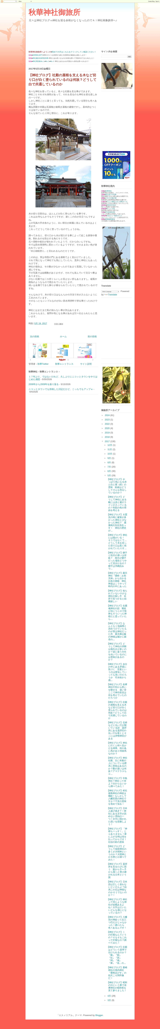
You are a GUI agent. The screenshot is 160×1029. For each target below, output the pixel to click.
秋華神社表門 (37, 55)
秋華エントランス (64, 364)
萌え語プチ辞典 (110, 194)
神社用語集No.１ (39, 61)
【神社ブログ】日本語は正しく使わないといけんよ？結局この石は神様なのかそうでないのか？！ (117, 888)
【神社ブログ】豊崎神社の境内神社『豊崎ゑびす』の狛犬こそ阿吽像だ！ (117, 972)
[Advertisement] (80, 35)
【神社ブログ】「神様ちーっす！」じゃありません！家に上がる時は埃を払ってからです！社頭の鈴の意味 (117, 835)
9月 (110, 458)
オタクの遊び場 (110, 198)
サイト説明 (86, 364)
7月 (110, 466)
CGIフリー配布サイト (114, 216)
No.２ (47, 61)
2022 (107, 424)
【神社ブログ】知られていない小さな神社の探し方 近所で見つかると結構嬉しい (117, 596)
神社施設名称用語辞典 (40, 58)
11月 (110, 449)
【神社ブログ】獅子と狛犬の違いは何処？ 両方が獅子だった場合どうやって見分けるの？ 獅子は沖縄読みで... (118, 560)
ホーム (63, 336)
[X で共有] (59, 324)
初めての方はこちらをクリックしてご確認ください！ (74, 52)
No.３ (52, 61)
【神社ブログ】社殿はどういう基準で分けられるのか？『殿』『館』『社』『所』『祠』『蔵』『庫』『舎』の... (117, 955)
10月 (110, 453)
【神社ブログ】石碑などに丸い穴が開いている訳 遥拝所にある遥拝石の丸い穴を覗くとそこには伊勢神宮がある (117, 730)
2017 (107, 441)
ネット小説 (111, 209)
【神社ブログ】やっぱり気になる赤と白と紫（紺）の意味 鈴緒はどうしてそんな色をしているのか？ (117, 486)
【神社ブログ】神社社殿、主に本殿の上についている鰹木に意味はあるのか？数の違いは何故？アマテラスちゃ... (117, 766)
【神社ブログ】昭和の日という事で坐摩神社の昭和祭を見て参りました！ (117, 986)
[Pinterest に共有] (62, 324)
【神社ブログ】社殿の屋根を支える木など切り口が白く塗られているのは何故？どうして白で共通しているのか (117, 710)
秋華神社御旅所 (54, 12)
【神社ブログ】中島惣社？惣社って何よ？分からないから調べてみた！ (117, 782)
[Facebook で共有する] (60, 324)
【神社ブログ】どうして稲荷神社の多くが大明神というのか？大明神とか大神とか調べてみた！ (116, 853)
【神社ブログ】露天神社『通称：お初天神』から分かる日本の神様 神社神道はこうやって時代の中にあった (117, 580)
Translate (112, 294)
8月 (110, 462)
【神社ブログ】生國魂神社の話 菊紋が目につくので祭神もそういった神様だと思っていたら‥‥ (117, 612)
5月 (110, 475)
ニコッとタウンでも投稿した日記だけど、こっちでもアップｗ (61, 389)
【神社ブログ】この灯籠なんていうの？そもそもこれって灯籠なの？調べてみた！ (117, 937)
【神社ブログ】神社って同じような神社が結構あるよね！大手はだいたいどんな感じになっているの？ (117, 906)
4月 (110, 996)
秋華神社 (108, 191)
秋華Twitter (43, 364)
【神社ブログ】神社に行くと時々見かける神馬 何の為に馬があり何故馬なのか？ (117, 748)
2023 (107, 419)
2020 (107, 428)
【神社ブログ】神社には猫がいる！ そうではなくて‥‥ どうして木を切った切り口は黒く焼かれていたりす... (118, 542)
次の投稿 (34, 336)
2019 (107, 432)
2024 (107, 415)
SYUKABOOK (110, 212)
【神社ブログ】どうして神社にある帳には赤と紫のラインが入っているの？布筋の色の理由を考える (117, 503)
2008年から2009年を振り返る (44, 384)
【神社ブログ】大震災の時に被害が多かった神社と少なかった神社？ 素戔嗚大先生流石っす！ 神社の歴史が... (117, 522)
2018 (107, 437)
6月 (110, 471)
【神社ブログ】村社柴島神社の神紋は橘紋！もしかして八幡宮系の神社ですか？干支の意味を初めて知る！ (117, 797)
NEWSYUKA (111, 205)
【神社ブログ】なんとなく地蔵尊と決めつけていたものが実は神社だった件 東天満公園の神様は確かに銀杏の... (117, 631)
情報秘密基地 (110, 219)
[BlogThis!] (57, 324)
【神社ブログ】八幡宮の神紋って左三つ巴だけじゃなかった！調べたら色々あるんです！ (117, 922)
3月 (110, 1000)
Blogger (99, 1015)
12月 (110, 445)
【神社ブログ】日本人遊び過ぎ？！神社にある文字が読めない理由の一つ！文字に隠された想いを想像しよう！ (117, 816)
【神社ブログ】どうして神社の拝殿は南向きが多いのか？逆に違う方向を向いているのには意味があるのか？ (117, 651)
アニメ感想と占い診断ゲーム (117, 201)
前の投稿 (92, 336)
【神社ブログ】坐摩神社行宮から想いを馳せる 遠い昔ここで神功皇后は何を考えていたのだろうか (117, 691)
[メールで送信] (55, 324)
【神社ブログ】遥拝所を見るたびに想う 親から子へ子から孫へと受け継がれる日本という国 (117, 871)
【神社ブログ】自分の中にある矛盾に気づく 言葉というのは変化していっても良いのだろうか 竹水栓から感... (117, 672)
